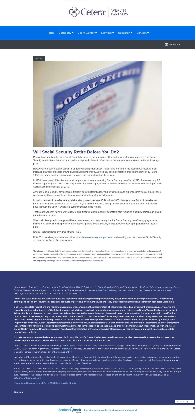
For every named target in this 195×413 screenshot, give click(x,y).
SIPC (105, 290)
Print (39, 58)
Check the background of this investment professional (110, 410)
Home (50, 32)
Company (65, 32)
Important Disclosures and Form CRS (34, 383)
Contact (141, 32)
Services (106, 32)
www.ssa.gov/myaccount (99, 237)
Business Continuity (65, 383)
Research (124, 32)
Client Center (86, 32)
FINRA (99, 290)
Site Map (18, 392)
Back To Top (183, 401)
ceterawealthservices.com (27, 378)
